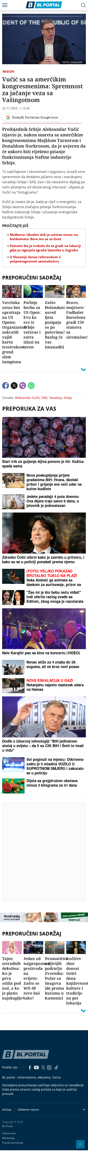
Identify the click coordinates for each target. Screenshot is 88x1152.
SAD (44, 397)
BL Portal (7, 1126)
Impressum (9, 1133)
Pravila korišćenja (12, 1142)
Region (8, 71)
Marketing (8, 1138)
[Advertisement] (44, 851)
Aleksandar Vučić (27, 397)
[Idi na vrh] (80, 1144)
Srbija (68, 397)
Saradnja (55, 397)
